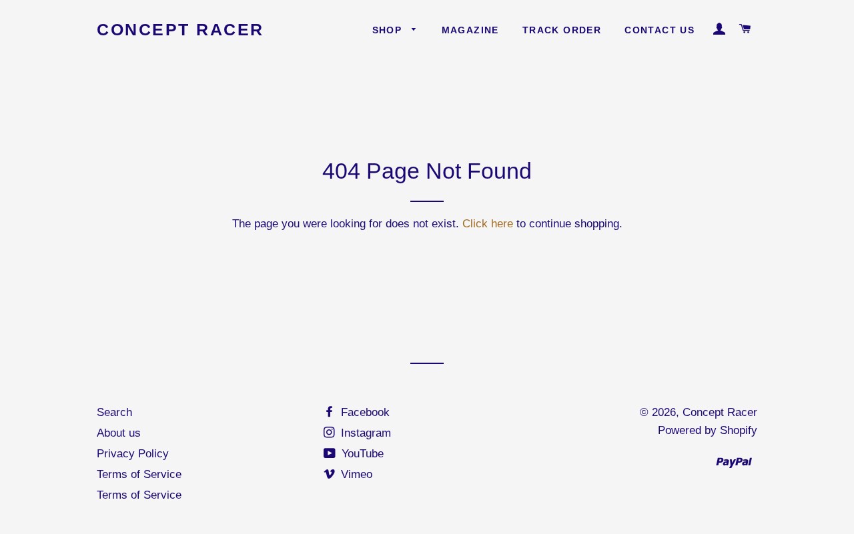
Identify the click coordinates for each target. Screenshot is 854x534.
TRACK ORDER (561, 30)
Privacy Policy (133, 453)
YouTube (361, 453)
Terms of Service (139, 474)
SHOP (389, 30)
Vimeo (355, 474)
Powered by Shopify (707, 430)
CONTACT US (659, 30)
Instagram (364, 433)
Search (114, 412)
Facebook (364, 412)
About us (119, 433)
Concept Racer (180, 29)
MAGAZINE (470, 30)
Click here (487, 223)
